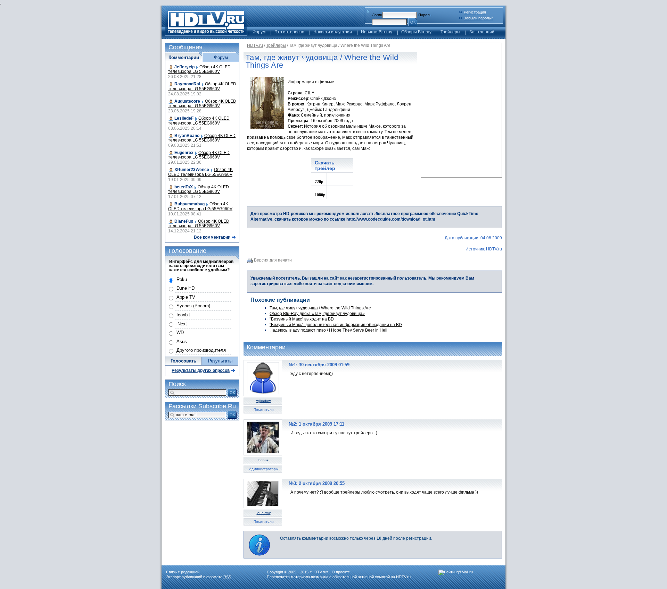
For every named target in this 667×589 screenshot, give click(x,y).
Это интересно (289, 31)
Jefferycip (184, 67)
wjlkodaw (263, 401)
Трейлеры (450, 31)
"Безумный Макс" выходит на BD (302, 319)
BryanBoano (186, 135)
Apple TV (185, 297)
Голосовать (183, 361)
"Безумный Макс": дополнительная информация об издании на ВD (336, 324)
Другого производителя (201, 350)
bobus (263, 460)
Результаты (220, 361)
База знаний (481, 31)
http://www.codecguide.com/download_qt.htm (390, 219)
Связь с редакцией (182, 572)
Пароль (424, 15)
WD (180, 332)
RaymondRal (187, 84)
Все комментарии (212, 237)
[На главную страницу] (206, 34)
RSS (227, 577)
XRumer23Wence (191, 169)
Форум (259, 31)
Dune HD (185, 288)
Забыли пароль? (478, 18)
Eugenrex (183, 152)
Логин (377, 15)
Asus (181, 341)
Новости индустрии (332, 31)
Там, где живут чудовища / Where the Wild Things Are (320, 308)
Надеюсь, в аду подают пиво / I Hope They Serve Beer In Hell (328, 330)
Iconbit (183, 314)
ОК (412, 22)
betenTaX (183, 187)
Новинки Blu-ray (376, 31)
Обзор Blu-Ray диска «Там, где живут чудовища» (317, 313)
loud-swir (264, 513)
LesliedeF (183, 118)
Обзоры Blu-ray (416, 31)
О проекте (341, 572)
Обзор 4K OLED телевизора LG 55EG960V (199, 69)
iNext (181, 323)
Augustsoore (187, 101)
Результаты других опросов (201, 370)
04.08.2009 (491, 238)
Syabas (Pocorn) (193, 305)
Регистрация (475, 12)
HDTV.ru (255, 45)
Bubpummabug (189, 204)
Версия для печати (273, 260)
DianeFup (183, 221)
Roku (181, 279)
